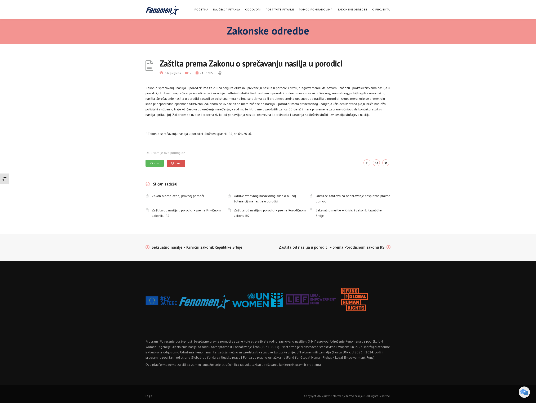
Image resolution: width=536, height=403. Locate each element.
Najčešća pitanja (226, 9)
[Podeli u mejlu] (376, 163)
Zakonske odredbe (352, 9)
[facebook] (367, 163)
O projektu (381, 9)
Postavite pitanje (280, 9)
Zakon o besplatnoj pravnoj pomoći (178, 196)
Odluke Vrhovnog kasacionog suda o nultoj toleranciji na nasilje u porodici (265, 198)
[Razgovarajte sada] (524, 392)
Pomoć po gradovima (315, 9)
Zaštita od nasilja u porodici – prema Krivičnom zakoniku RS (186, 213)
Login (149, 396)
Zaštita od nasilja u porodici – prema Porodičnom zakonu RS (270, 213)
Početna (201, 9)
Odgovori (253, 9)
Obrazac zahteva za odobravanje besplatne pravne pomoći (353, 198)
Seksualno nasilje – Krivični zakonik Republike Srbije (349, 213)
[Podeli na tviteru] (385, 163)
